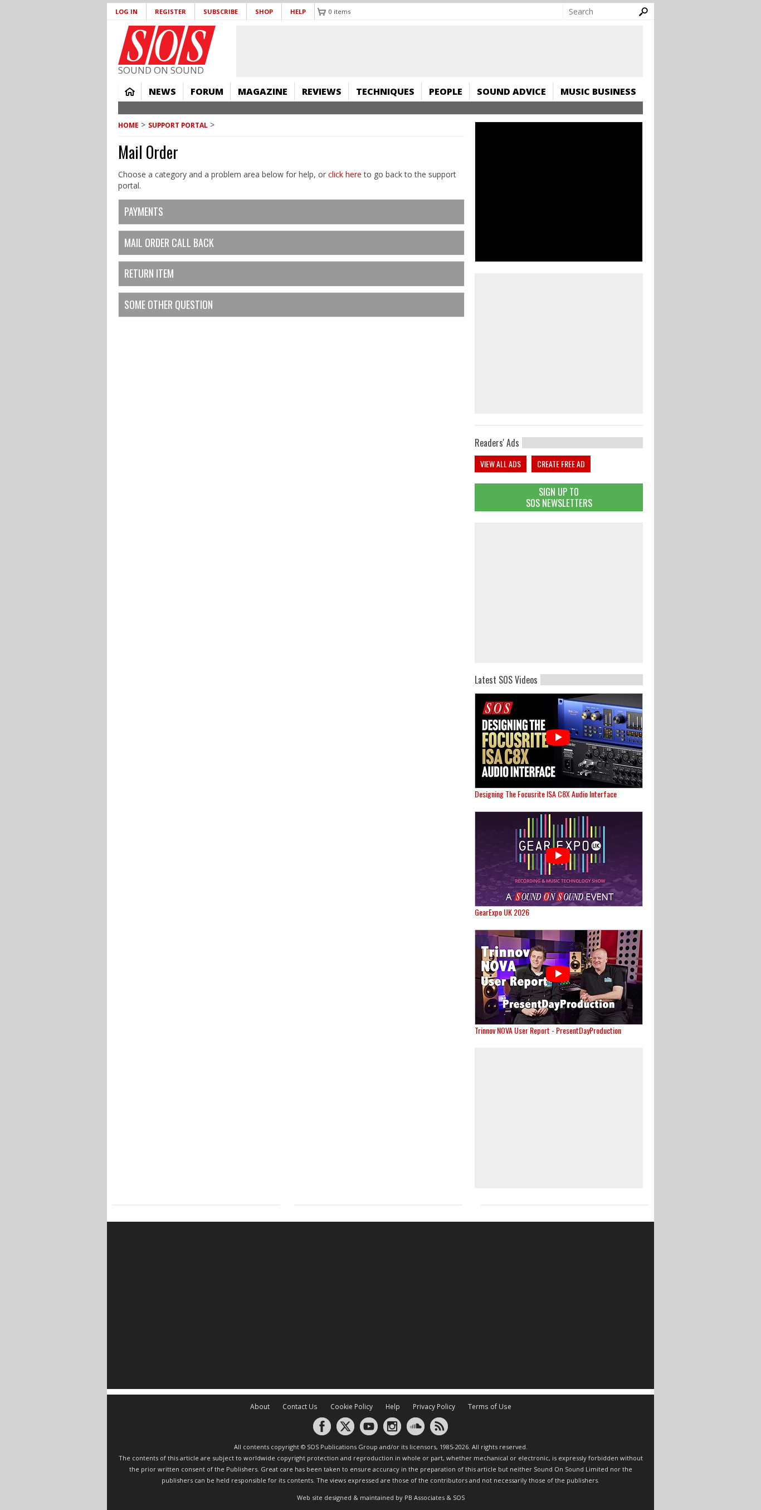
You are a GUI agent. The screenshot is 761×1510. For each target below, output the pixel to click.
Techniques (385, 91)
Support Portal (178, 125)
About (260, 1406)
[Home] (167, 45)
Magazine (262, 91)
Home (130, 91)
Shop (264, 11)
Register (170, 11)
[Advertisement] (558, 592)
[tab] (291, 211)
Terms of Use (489, 1406)
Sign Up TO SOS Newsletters (559, 497)
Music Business (598, 91)
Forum (207, 91)
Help (298, 11)
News (162, 91)
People (445, 91)
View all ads (500, 464)
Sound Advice (511, 91)
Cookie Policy (351, 1406)
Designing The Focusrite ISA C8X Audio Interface (546, 794)
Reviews (322, 91)
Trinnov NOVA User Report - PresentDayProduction (548, 1030)
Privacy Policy (434, 1406)
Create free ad (561, 464)
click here (345, 174)
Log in (126, 11)
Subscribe (220, 11)
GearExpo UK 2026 (502, 912)
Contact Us (300, 1406)
